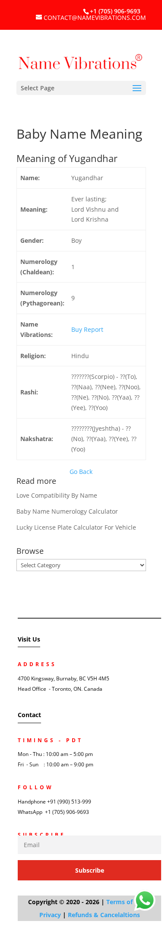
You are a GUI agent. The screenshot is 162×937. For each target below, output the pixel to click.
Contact (29, 715)
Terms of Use (126, 902)
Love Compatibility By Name (56, 495)
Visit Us (29, 639)
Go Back (81, 471)
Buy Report (87, 329)
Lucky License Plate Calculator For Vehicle (76, 527)
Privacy (50, 915)
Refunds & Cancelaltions (104, 915)
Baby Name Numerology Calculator (67, 511)
